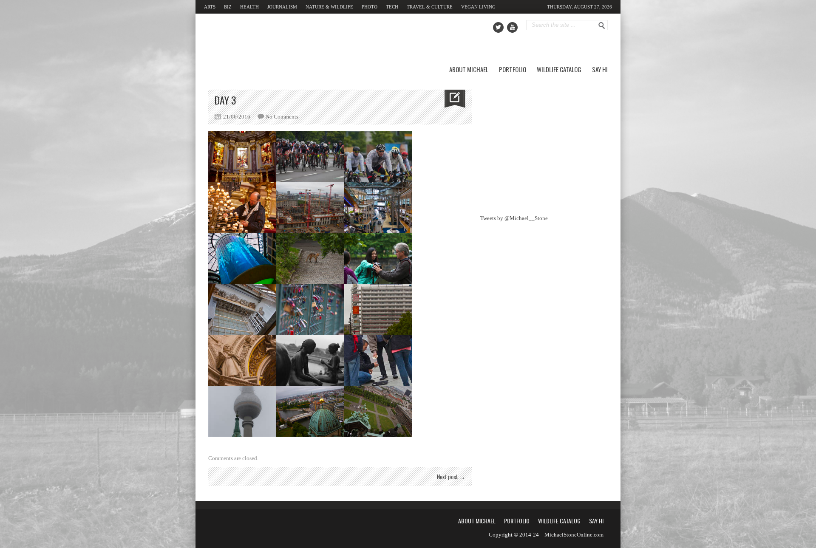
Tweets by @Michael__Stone (514, 218)
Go (601, 25)
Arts (209, 6)
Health (249, 6)
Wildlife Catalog (559, 69)
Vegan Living (478, 6)
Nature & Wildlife (329, 6)
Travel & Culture (430, 6)
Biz (228, 6)
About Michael (468, 69)
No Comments (282, 116)
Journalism (282, 6)
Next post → (451, 476)
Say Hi (600, 69)
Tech (392, 6)
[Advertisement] (544, 143)
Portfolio (512, 69)
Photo (369, 6)
